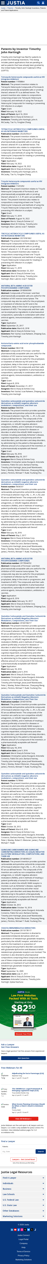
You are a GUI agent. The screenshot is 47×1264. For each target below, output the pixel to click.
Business (7, 1188)
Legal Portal (23, 1239)
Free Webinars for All (11, 1068)
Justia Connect (23, 1235)
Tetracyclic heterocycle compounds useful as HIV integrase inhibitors (23, 78)
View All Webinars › (23, 1119)
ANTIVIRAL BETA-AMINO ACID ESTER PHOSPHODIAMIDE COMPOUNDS (17, 287)
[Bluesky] (28, 1229)
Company (23, 1243)
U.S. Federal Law (11, 1199)
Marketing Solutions (12, 1216)
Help (23, 1247)
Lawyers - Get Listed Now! (23, 1159)
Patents (10, 8)
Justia (3, 8)
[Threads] (25, 1229)
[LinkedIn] (12, 1229)
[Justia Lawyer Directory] (35, 1229)
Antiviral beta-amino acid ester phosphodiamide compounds (22, 344)
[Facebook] (18, 1229)
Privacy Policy (23, 1256)
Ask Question (23, 1058)
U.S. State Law (10, 1205)
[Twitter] (31, 1229)
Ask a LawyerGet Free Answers (10, 1045)
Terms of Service (23, 1251)
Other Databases (11, 1210)
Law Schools (9, 1194)
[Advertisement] (23, 28)
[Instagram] (22, 1229)
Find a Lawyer (8, 1141)
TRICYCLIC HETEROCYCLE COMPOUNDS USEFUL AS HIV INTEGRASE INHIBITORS (22, 234)
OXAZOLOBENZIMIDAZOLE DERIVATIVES (18, 928)
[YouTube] (15, 1229)
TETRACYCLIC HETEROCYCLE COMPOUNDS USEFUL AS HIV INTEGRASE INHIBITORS (23, 130)
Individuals (8, 1183)
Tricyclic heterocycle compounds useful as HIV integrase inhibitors (21, 182)
